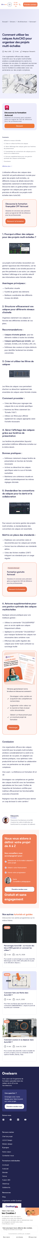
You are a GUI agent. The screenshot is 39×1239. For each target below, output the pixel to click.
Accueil (5, 21)
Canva (4, 1176)
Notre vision (6, 1152)
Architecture (22, 21)
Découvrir (19, 126)
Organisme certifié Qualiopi (11, 1201)
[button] (10, 4)
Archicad (5, 1165)
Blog (3, 1197)
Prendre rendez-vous (19, 889)
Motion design (7, 1144)
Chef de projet (7, 1136)
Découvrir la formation (15, 221)
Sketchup (5, 1184)
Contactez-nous (8, 1156)
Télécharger (13, 727)
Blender (5, 1172)
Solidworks (6, 1187)
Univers (12, 21)
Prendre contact (30, 4)
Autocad (32, 21)
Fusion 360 (6, 1180)
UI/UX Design (7, 1140)
